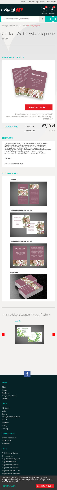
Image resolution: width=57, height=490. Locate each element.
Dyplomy (5, 429)
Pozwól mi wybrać (9, 486)
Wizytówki (5, 408)
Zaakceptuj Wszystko (45, 486)
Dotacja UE (5, 399)
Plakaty (4, 426)
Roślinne (24, 26)
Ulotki (13, 26)
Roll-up (4, 420)
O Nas (4, 387)
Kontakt (23, 2)
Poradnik (31, 2)
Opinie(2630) (40, 2)
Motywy (18, 26)
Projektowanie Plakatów (10, 468)
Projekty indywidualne (10, 453)
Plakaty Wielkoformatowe (11, 417)
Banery (4, 414)
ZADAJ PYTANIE (11, 127)
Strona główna (6, 26)
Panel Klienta (51, 2)
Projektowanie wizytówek (11, 459)
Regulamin (5, 393)
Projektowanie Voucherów (11, 473)
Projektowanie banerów (10, 465)
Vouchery (5, 423)
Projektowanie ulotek (9, 462)
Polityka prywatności (9, 396)
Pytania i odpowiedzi (9, 438)
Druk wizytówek (7, 456)
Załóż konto (6, 444)
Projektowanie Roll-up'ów (11, 471)
